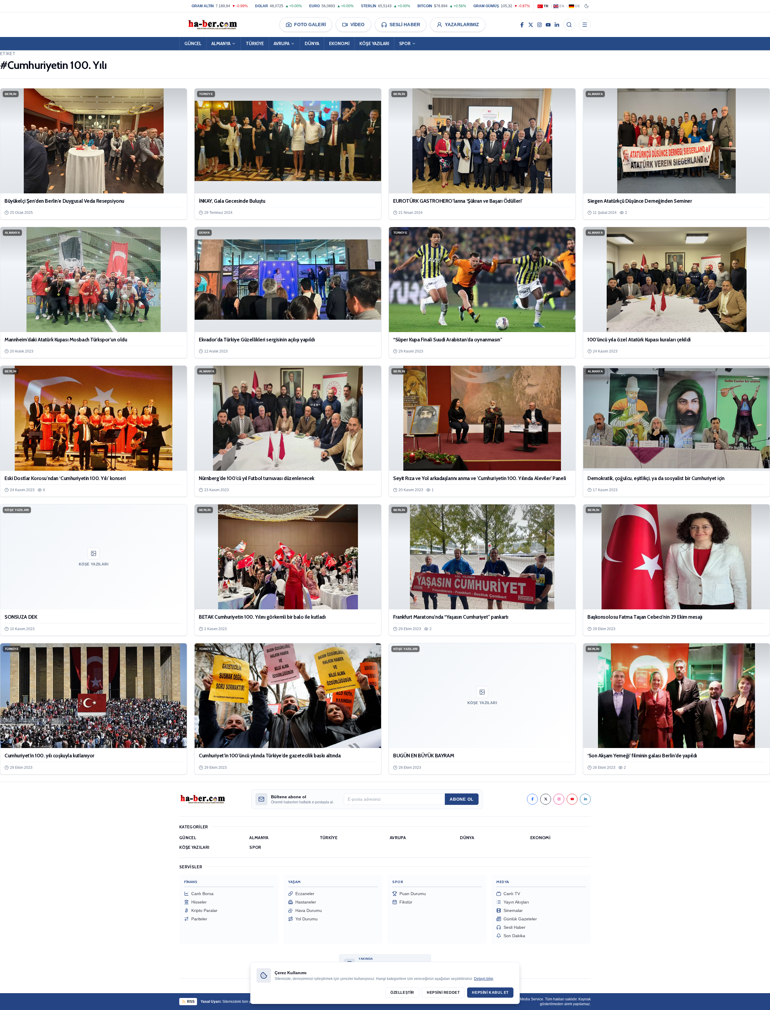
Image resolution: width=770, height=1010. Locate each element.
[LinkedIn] (556, 24)
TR (546, 6)
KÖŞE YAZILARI (374, 43)
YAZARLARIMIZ (462, 24)
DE (577, 6)
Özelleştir (402, 992)
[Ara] (569, 25)
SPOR (405, 43)
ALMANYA (220, 43)
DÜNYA (312, 43)
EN (561, 6)
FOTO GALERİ (309, 24)
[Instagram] (539, 24)
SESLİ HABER (405, 24)
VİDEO (357, 24)
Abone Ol (462, 799)
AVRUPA (281, 43)
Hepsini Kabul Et (490, 992)
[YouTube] (548, 24)
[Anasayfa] (212, 24)
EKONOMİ (339, 43)
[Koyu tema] (586, 6)
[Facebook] (522, 24)
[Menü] (585, 25)
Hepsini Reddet (443, 992)
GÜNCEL (193, 43)
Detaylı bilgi (483, 979)
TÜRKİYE (255, 43)
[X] (530, 24)
